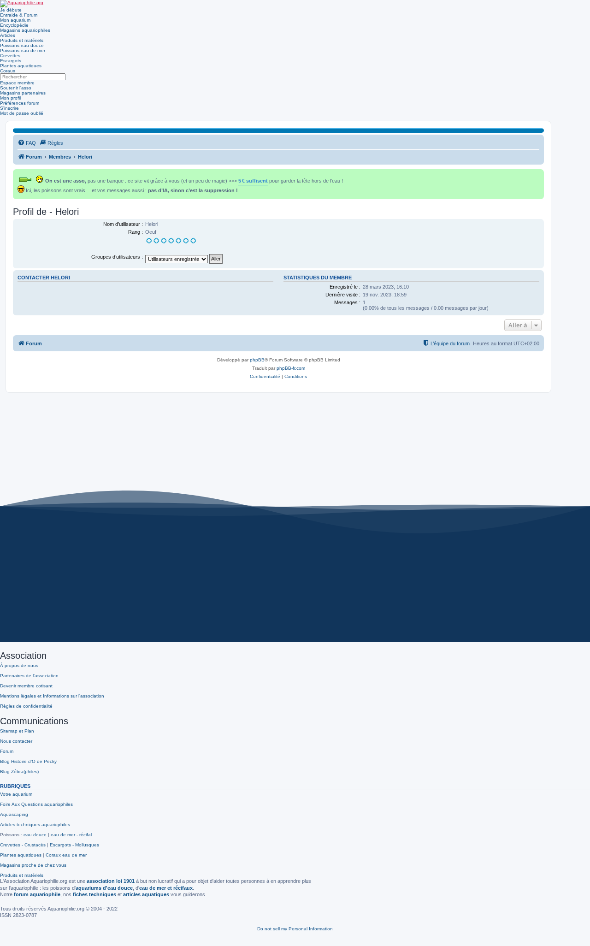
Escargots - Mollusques (74, 844)
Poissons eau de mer (22, 50)
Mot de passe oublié (21, 113)
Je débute (11, 9)
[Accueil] (21, 3)
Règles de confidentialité (26, 706)
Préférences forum (19, 103)
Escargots (10, 60)
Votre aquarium (16, 794)
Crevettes (10, 55)
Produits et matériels (21, 40)
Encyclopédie (14, 25)
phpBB (257, 359)
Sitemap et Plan (17, 730)
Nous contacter (16, 741)
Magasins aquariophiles (25, 30)
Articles (7, 35)
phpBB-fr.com (291, 368)
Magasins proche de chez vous (33, 865)
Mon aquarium (15, 20)
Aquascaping (14, 814)
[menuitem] (27, 142)
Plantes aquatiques (20, 65)
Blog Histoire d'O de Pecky (28, 761)
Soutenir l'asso (15, 87)
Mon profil (10, 98)
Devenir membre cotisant (26, 685)
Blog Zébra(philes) (19, 771)
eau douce (35, 834)
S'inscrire (9, 108)
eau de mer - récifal (71, 834)
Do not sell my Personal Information (295, 928)
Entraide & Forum (18, 15)
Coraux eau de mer (66, 854)
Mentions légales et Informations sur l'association (52, 695)
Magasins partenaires (23, 92)
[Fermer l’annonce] (538, 174)
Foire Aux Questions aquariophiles (36, 804)
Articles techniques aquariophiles (35, 824)
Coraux (7, 70)
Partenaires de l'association (29, 675)
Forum (6, 751)
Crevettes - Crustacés (23, 844)
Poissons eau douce (22, 45)
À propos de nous (19, 665)
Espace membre (17, 82)
